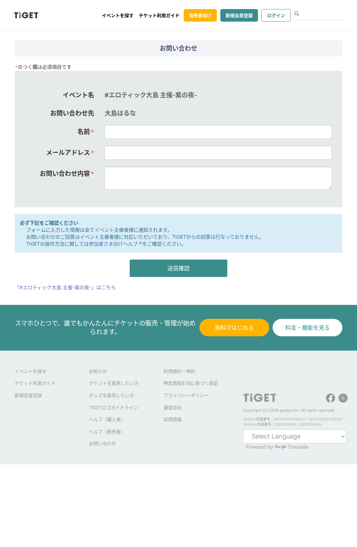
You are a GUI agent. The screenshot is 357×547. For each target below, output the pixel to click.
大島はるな (120, 113)
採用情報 (173, 419)
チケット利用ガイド (159, 15)
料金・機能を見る (307, 327)
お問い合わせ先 (72, 113)
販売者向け (200, 15)
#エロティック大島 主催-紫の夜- (151, 95)
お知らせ (98, 371)
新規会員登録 (239, 15)
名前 (85, 132)
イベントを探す (118, 15)
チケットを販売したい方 (114, 383)
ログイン (276, 15)
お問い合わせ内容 (67, 174)
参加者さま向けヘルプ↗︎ (115, 244)
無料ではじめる (234, 327)
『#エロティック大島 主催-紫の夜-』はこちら (65, 287)
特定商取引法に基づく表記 (191, 383)
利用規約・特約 (179, 371)
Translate (298, 447)
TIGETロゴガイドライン (113, 407)
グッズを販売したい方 (111, 395)
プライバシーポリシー (186, 395)
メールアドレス (70, 153)
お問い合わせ (102, 443)
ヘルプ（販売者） (107, 431)
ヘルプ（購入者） (107, 419)
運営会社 (173, 407)
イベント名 (78, 95)
